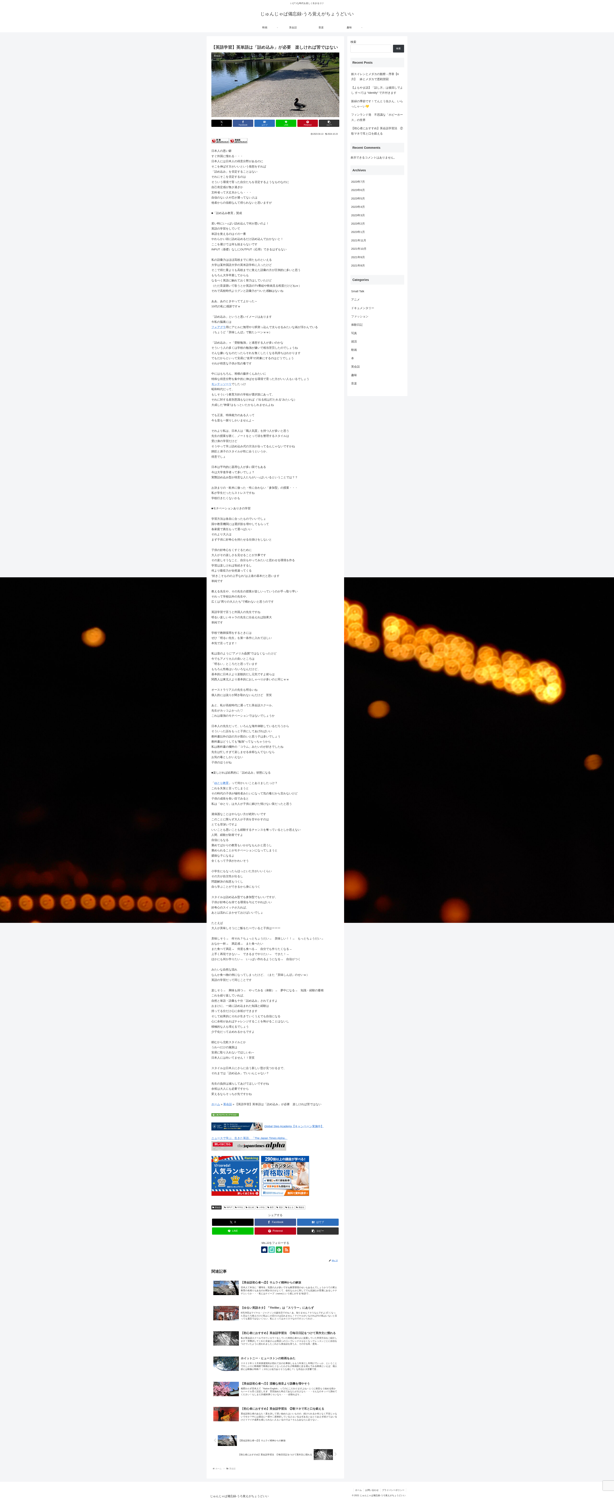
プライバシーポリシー (393, 1490)
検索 (353, 42)
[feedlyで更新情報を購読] (279, 1249)
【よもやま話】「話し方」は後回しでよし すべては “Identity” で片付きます (377, 90)
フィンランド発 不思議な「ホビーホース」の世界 (377, 117)
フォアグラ (218, 327)
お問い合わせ (372, 1490)
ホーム (215, 1104)
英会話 (227, 1104)
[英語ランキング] (220, 140)
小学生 (262, 1207)
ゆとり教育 (221, 783)
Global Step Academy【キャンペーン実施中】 (294, 1126)
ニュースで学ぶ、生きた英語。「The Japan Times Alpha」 (249, 1138)
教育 (272, 1207)
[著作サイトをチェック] (264, 1249)
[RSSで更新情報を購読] (286, 1249)
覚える (290, 1207)
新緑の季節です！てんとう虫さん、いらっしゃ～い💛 (377, 104)
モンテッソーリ (221, 384)
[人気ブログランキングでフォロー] (225, 1114)
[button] (329, 123)
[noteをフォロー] (271, 1249)
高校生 (301, 1207)
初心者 (251, 1207)
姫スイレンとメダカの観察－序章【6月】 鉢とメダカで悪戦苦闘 (375, 76)
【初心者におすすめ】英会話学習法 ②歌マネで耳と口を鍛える (377, 131)
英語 (281, 1207)
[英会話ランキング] (238, 140)
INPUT (229, 1207)
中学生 (240, 1207)
